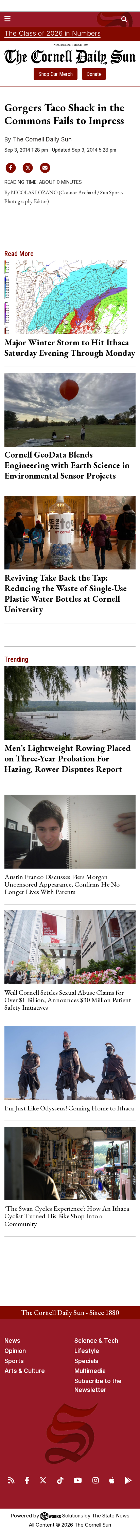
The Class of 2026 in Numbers (52, 33)
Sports (14, 1361)
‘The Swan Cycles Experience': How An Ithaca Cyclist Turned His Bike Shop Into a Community (66, 1216)
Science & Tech (96, 1340)
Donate (94, 74)
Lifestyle (86, 1350)
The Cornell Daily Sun (42, 139)
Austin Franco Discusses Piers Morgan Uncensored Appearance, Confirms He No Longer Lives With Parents (62, 884)
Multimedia (90, 1371)
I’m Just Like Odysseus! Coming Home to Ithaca (69, 1108)
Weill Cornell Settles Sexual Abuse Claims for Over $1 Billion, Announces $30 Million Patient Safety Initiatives (67, 1000)
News (12, 1340)
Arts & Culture (24, 1371)
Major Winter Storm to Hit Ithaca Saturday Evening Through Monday (69, 347)
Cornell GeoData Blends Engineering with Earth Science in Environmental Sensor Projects (66, 465)
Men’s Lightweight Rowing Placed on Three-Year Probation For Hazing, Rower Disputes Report (67, 758)
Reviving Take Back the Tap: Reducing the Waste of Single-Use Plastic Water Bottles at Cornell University (65, 593)
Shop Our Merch (55, 74)
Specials (86, 1361)
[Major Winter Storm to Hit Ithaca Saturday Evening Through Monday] (70, 297)
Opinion (15, 1350)
